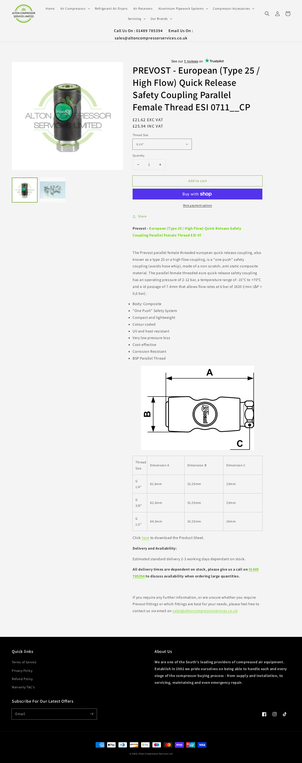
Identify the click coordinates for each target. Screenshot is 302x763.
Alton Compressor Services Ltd (155, 753)
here (145, 537)
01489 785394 (150, 30)
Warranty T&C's (23, 687)
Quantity (138, 155)
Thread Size (140, 135)
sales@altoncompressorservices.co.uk (151, 38)
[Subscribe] (91, 714)
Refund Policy (22, 679)
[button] (267, 13)
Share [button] (142, 216)
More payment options (197, 205)
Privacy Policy (22, 670)
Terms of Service (24, 662)
